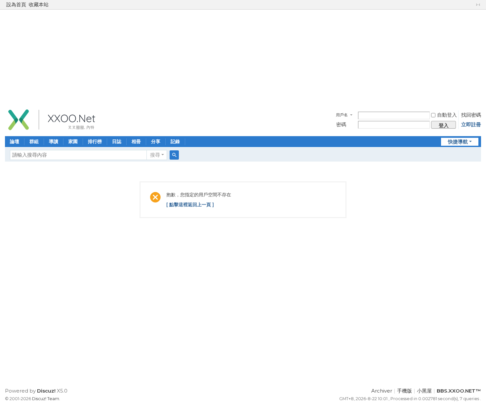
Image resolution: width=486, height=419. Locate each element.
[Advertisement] (243, 57)
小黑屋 (424, 391)
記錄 (175, 141)
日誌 (116, 141)
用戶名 (342, 114)
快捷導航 (458, 141)
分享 (155, 141)
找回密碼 (471, 115)
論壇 (14, 141)
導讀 (53, 141)
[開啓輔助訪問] (471, 5)
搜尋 (155, 155)
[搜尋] (174, 155)
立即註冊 (471, 124)
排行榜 (95, 141)
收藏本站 (39, 4)
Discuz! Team (45, 398)
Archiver (381, 391)
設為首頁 (16, 4)
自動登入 (447, 115)
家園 (73, 141)
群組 (34, 141)
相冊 (136, 141)
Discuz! (46, 391)
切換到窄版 (478, 5)
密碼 (341, 124)
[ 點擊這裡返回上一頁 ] (190, 205)
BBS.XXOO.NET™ (459, 391)
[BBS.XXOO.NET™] (51, 119)
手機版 (404, 391)
